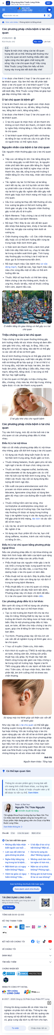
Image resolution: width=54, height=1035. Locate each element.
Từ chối (15, 1028)
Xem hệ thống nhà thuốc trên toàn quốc (27, 884)
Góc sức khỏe (12, 22)
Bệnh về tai (36, 833)
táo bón (36, 518)
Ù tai (4, 78)
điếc (41, 596)
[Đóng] (3, 3)
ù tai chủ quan (26, 725)
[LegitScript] (15, 980)
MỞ (48, 3)
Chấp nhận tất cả (39, 1028)
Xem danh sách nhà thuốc (27, 889)
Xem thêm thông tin (12, 827)
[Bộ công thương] (8, 973)
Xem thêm (33, 792)
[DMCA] (29, 973)
